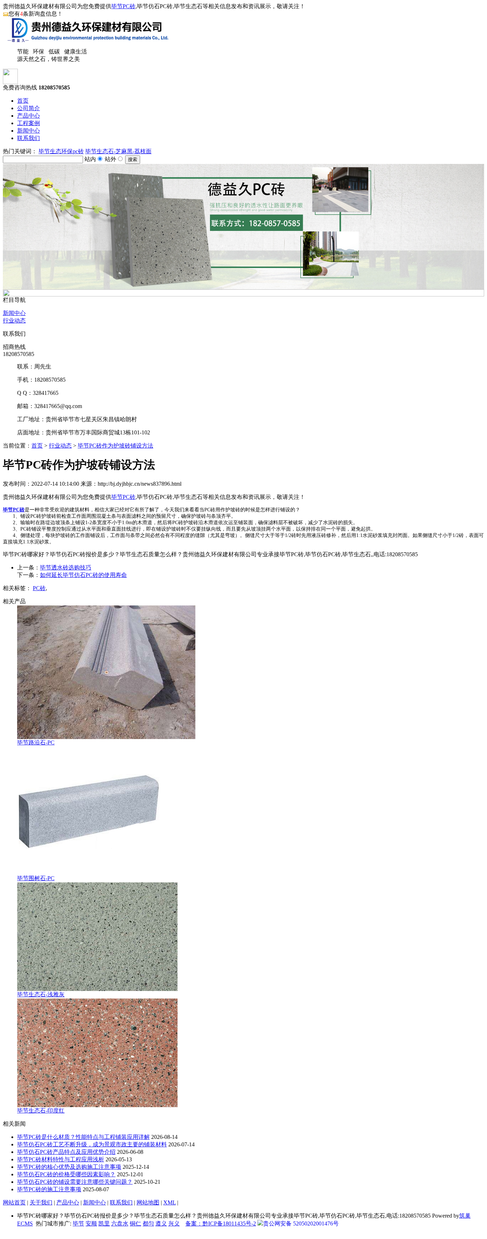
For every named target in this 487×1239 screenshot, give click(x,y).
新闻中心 (28, 131)
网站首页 (14, 1202)
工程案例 (28, 123)
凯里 (104, 1223)
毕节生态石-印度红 (41, 1111)
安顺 (91, 1223)
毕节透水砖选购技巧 (65, 567)
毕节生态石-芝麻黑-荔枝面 (118, 151)
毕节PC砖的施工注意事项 (49, 1189)
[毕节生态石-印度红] (97, 1105)
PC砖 (39, 588)
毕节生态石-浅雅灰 (41, 994)
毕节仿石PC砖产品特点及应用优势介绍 (66, 1152)
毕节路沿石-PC (36, 742)
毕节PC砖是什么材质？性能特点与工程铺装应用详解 (83, 1137)
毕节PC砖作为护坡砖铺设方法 (115, 446)
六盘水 (119, 1223)
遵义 (161, 1223)
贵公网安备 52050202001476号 (301, 1223)
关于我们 (41, 1202)
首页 (23, 101)
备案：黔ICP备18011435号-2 (220, 1223)
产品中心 (28, 116)
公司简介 (28, 108)
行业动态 (14, 321)
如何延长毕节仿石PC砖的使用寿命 (83, 575)
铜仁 (135, 1223)
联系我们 (28, 138)
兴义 (174, 1223)
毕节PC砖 (123, 6)
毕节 (78, 1223)
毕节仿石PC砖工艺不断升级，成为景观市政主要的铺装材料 (92, 1144)
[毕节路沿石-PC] (106, 737)
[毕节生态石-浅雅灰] (97, 989)
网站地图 (148, 1202)
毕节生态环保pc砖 (61, 151)
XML (169, 1202)
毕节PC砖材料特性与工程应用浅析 (60, 1159)
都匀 (148, 1223)
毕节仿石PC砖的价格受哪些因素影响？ (66, 1174)
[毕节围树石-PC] (88, 873)
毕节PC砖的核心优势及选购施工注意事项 (69, 1167)
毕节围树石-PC (36, 878)
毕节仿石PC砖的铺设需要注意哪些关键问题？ (75, 1182)
